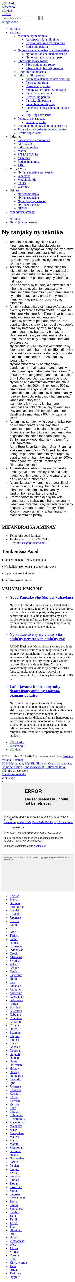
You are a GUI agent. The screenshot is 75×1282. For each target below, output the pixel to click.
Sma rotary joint (34, 767)
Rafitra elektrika (55, 767)
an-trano (15, 28)
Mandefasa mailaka (14, 774)
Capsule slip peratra (38, 86)
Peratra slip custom (29, 133)
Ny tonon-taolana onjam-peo (44, 57)
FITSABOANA (28, 154)
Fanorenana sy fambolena (34, 140)
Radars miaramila (29, 161)
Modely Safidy (27, 179)
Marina (22, 151)
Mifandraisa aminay (22, 212)
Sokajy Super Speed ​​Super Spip (46, 89)
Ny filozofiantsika (29, 204)
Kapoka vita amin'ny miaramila (45, 43)
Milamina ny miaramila (32, 36)
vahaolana (24, 176)
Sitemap (18, 759)
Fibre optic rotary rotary (33, 61)
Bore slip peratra (36, 122)
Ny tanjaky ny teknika (32, 201)
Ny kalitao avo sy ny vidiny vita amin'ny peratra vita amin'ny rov (37, 636)
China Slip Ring (12, 767)
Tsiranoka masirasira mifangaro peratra (42, 129)
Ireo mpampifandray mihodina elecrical (42, 125)
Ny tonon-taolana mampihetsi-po (46, 54)
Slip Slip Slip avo (36, 763)
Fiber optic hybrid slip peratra (44, 68)
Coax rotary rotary (59, 763)
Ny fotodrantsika (28, 194)
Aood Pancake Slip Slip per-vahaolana (41, 597)
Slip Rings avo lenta (38, 115)
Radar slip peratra (37, 46)
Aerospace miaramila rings (42, 39)
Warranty (23, 186)
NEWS (22, 208)
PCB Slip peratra (12, 763)
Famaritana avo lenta (39, 93)
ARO (21, 165)
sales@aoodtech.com (32, 542)
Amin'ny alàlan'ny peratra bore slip (48, 79)
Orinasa (14, 190)
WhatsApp (8, 777)
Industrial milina (28, 147)
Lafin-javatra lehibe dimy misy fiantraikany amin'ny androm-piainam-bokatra (35, 690)
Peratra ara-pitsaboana (31, 118)
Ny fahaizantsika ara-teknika (36, 172)
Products (15, 32)
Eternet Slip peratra (38, 97)
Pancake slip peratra (38, 100)
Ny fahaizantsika (28, 197)
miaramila (24, 158)
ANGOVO (25, 143)
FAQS (22, 183)
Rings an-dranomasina (32, 71)
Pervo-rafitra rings (37, 82)
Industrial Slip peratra (31, 75)
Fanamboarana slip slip (40, 104)
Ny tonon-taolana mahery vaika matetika (43, 50)
